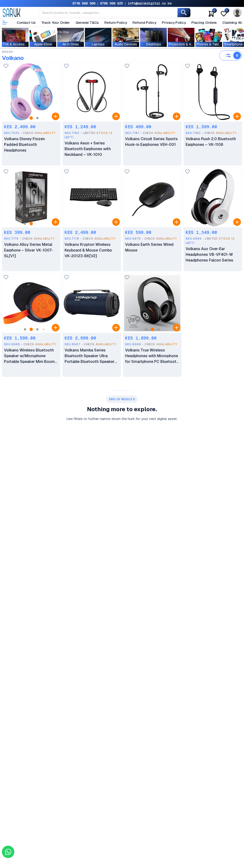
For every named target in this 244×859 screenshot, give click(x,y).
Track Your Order (55, 22)
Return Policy (115, 22)
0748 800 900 (83, 3)
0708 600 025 (111, 3)
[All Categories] (5, 22)
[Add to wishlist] (6, 66)
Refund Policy (144, 22)
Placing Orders (204, 22)
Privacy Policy (174, 22)
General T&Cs (87, 22)
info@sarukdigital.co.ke (150, 3)
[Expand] (55, 116)
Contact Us (26, 22)
